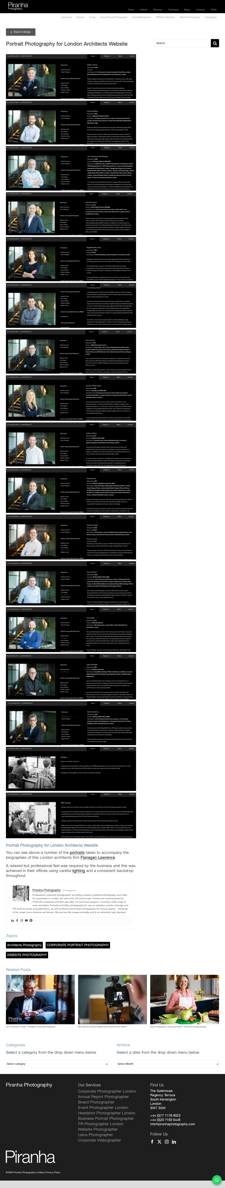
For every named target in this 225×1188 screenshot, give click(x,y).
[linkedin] (174, 1142)
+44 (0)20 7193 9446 (165, 1120)
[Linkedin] (12, 921)
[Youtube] (26, 921)
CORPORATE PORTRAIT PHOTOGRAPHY (78, 945)
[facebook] (152, 1142)
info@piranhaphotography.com (172, 1124)
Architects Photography (24, 945)
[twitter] (159, 1142)
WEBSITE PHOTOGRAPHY (27, 955)
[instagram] (167, 1142)
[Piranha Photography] (18, 4)
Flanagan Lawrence (98, 858)
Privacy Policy (53, 1172)
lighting (78, 871)
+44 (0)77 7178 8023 (165, 1115)
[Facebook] (17, 921)
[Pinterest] (30, 921)
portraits (77, 853)
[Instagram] (21, 921)
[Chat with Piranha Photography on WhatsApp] (217, 1180)
